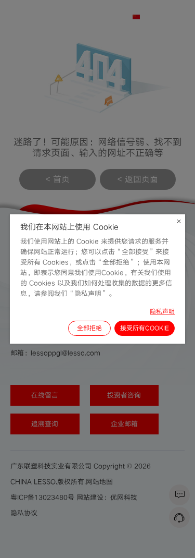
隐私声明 (162, 312)
